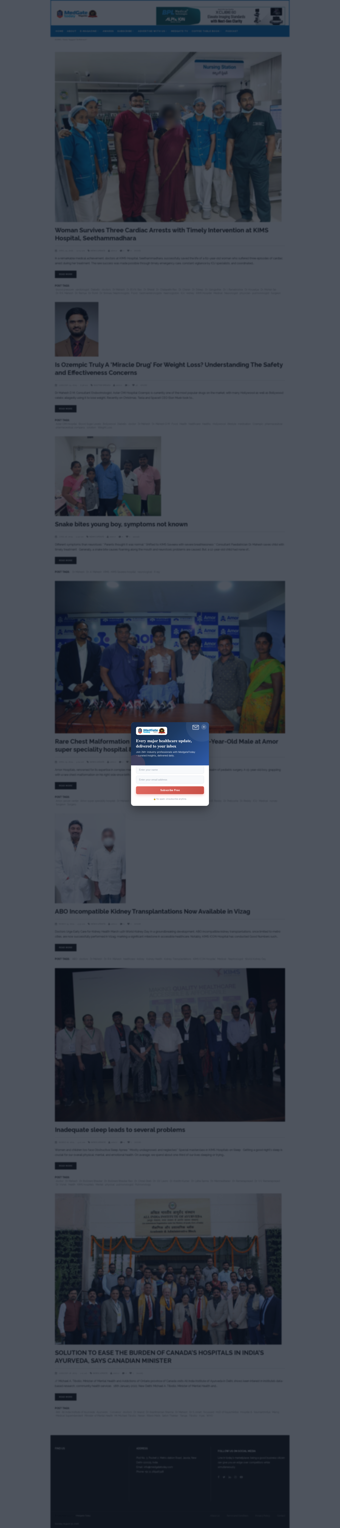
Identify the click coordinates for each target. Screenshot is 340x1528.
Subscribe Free (170, 790)
